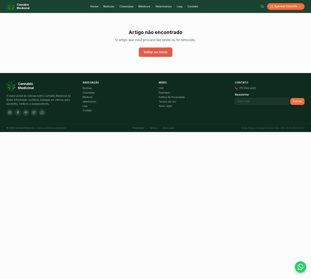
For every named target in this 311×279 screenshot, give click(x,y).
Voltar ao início (156, 52)
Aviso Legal (165, 106)
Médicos (144, 6)
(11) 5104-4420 (247, 88)
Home (94, 6)
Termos (153, 128)
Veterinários (163, 6)
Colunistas (126, 6)
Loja (179, 6)
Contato (193, 6)
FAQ (161, 88)
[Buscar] (262, 6)
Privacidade (138, 128)
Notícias (108, 6)
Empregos (164, 92)
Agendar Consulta (285, 6)
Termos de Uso (167, 101)
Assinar (297, 101)
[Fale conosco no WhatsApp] (300, 267)
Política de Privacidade (172, 97)
